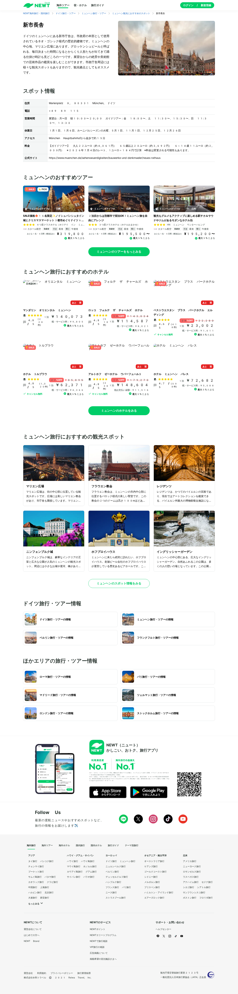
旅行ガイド (97, 5)
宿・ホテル (80, 5)
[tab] (31, 845)
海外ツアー (63, 5)
